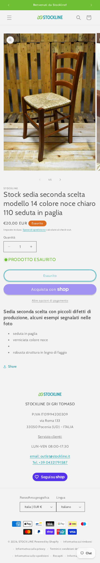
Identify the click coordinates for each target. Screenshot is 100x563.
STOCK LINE (26, 541)
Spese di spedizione (34, 229)
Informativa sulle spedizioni (32, 555)
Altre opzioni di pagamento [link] (50, 300)
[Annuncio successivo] (91, 5)
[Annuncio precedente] (8, 5)
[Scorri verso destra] (60, 179)
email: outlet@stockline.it (50, 456)
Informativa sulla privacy (31, 548)
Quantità (9, 237)
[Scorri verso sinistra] (40, 179)
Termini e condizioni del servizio (69, 548)
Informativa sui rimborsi (77, 541)
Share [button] (12, 366)
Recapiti (58, 555)
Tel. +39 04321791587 (50, 462)
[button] (9, 18)
